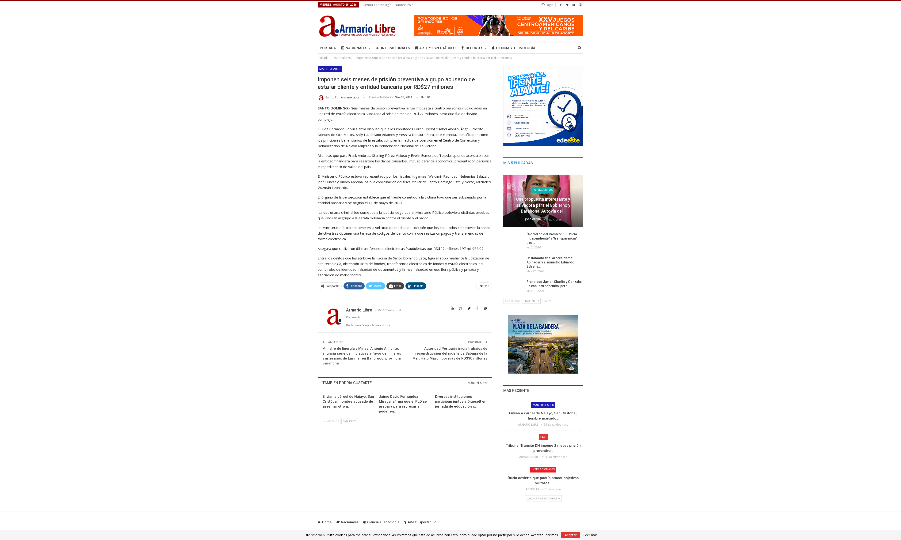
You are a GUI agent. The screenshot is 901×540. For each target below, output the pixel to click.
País (543, 437)
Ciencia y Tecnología (377, 5)
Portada (328, 48)
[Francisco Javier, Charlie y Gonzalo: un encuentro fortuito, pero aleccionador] (513, 287)
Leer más (590, 535)
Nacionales (403, 5)
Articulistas (543, 189)
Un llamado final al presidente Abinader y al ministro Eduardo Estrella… (550, 262)
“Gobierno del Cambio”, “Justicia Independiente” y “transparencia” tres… (552, 238)
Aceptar (570, 535)
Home (327, 522)
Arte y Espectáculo (437, 48)
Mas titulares (329, 69)
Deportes (474, 48)
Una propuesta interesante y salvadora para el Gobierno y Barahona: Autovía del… (543, 205)
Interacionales (395, 48)
